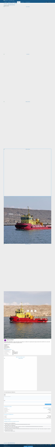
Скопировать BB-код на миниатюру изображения (11, 427)
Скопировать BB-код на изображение (9, 425)
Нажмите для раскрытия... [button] (8, 349)
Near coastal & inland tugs (47, 407)
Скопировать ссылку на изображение (9, 423)
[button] (11, 2)
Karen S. (50, 408)
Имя (4, 400)
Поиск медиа (15, 3)
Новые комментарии (10, 3)
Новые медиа (5, 3)
